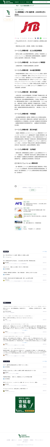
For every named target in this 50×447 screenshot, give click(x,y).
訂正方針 (20, 440)
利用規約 (31, 440)
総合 (16, 9)
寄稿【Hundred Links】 (28, 214)
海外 (28, 201)
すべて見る (45, 251)
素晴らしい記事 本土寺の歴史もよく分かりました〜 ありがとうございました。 (18, 317)
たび (19, 9)
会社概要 (8, 440)
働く (22, 9)
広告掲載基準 (25, 440)
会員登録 (32, 189)
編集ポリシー (14, 440)
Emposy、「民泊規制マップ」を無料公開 (31, 228)
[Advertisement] (31, 178)
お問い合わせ (25, 441)
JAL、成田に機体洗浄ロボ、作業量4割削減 (32, 222)
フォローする (8, 19)
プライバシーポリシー (39, 440)
